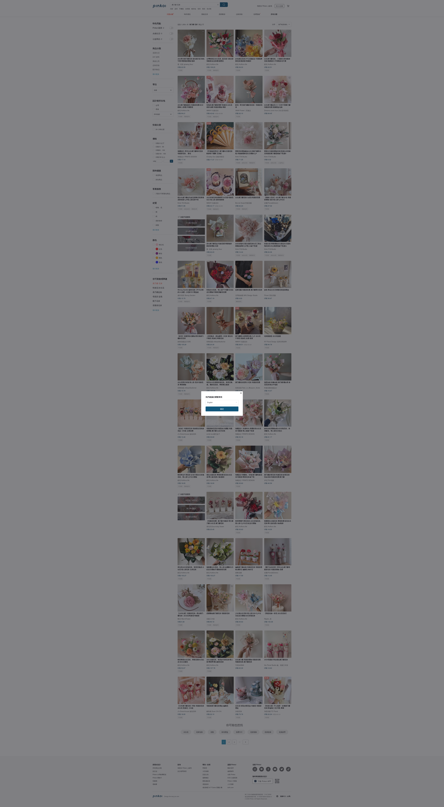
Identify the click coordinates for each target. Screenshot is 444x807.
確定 (222, 409)
